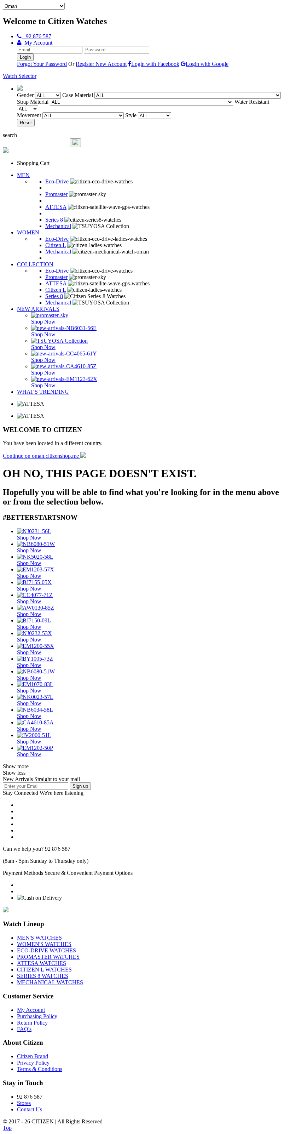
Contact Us (29, 1109)
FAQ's (24, 1029)
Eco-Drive (57, 181)
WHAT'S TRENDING (43, 392)
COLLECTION (35, 264)
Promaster (56, 194)
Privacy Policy (33, 1063)
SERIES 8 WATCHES (42, 976)
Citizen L (55, 245)
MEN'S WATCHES (39, 938)
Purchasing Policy (37, 1016)
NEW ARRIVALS (38, 309)
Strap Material (32, 102)
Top (7, 1128)
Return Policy (32, 1023)
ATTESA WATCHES (41, 963)
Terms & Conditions (39, 1069)
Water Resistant (251, 102)
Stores (24, 1103)
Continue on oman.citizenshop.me (41, 456)
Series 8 (54, 220)
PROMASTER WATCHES (48, 957)
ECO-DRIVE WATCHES (46, 950)
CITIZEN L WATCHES (44, 970)
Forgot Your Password (42, 64)
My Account (37, 43)
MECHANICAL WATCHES (50, 982)
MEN (23, 175)
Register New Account (101, 64)
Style (131, 115)
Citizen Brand (32, 1056)
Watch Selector (19, 76)
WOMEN (28, 232)
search (10, 135)
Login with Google (207, 64)
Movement (29, 115)
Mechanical (58, 226)
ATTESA (55, 207)
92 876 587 (36, 36)
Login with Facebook (155, 64)
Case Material (77, 95)
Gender (25, 95)
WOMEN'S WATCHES (44, 944)
